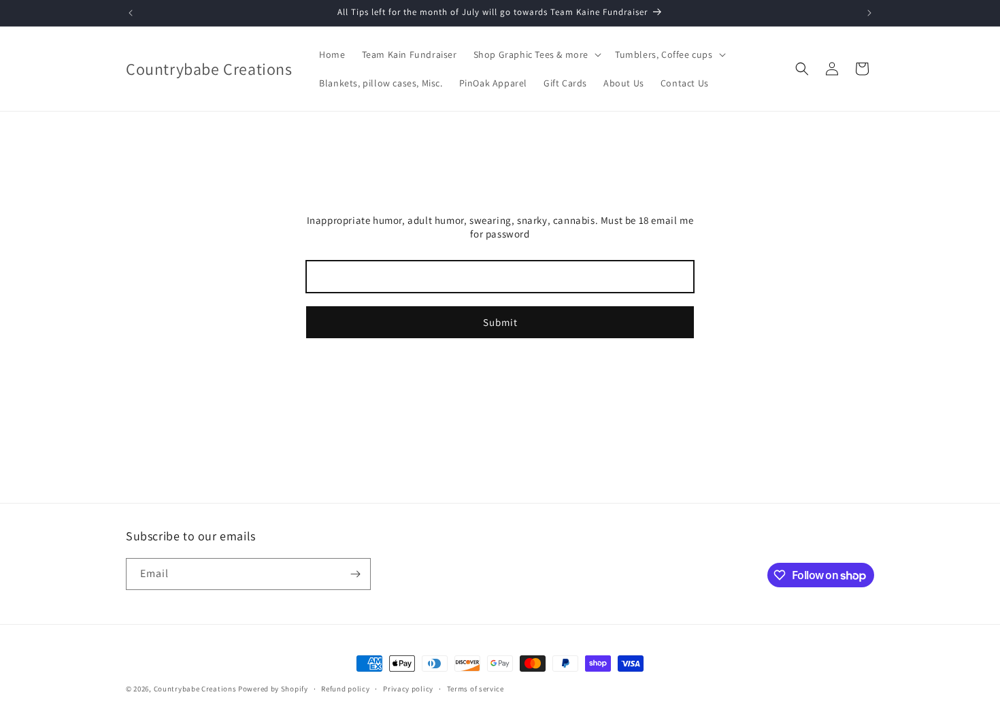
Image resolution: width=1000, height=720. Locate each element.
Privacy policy (408, 688)
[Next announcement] (869, 13)
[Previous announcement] (131, 13)
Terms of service (475, 688)
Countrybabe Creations (195, 688)
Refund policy (345, 688)
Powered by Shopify (273, 688)
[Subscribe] (355, 574)
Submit (500, 322)
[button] (536, 54)
